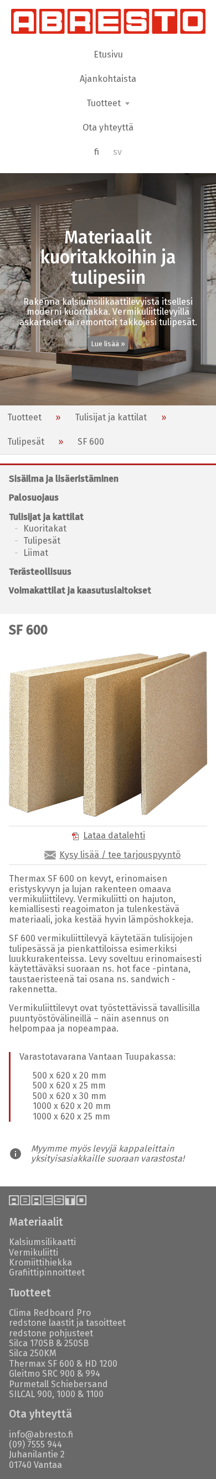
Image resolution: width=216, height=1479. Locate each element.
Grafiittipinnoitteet (47, 1272)
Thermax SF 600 (41, 1363)
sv (117, 152)
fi (96, 152)
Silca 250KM (32, 1353)
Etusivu (108, 54)
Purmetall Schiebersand (58, 1384)
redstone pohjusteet (51, 1333)
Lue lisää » (108, 344)
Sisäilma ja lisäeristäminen (64, 478)
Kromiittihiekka (40, 1262)
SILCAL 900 (30, 1394)
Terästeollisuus (40, 571)
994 (92, 1373)
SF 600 (91, 441)
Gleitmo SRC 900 (42, 1373)
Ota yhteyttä (108, 127)
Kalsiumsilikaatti (42, 1242)
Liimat (35, 553)
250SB (76, 1343)
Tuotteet (24, 417)
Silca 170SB (31, 1343)
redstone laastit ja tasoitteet (67, 1322)
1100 (95, 1394)
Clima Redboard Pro (50, 1313)
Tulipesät (25, 441)
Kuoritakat (44, 528)
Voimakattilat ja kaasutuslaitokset (80, 590)
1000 (65, 1394)
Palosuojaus (34, 497)
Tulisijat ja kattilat (111, 417)
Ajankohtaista (108, 79)
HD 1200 (101, 1363)
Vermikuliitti (33, 1252)
